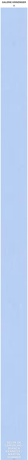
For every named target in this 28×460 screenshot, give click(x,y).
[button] (14, 5)
